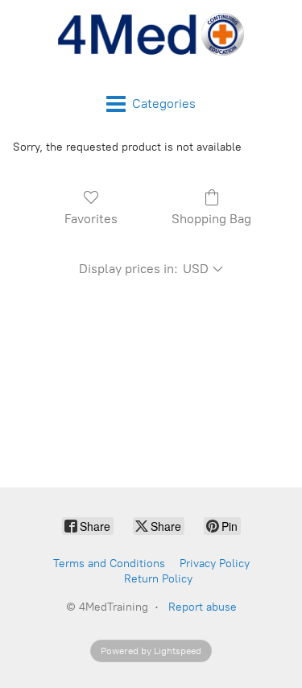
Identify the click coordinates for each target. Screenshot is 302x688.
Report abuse (202, 607)
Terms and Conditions (109, 563)
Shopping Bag (211, 218)
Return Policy (158, 579)
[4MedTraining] (151, 34)
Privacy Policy (215, 563)
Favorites (91, 218)
